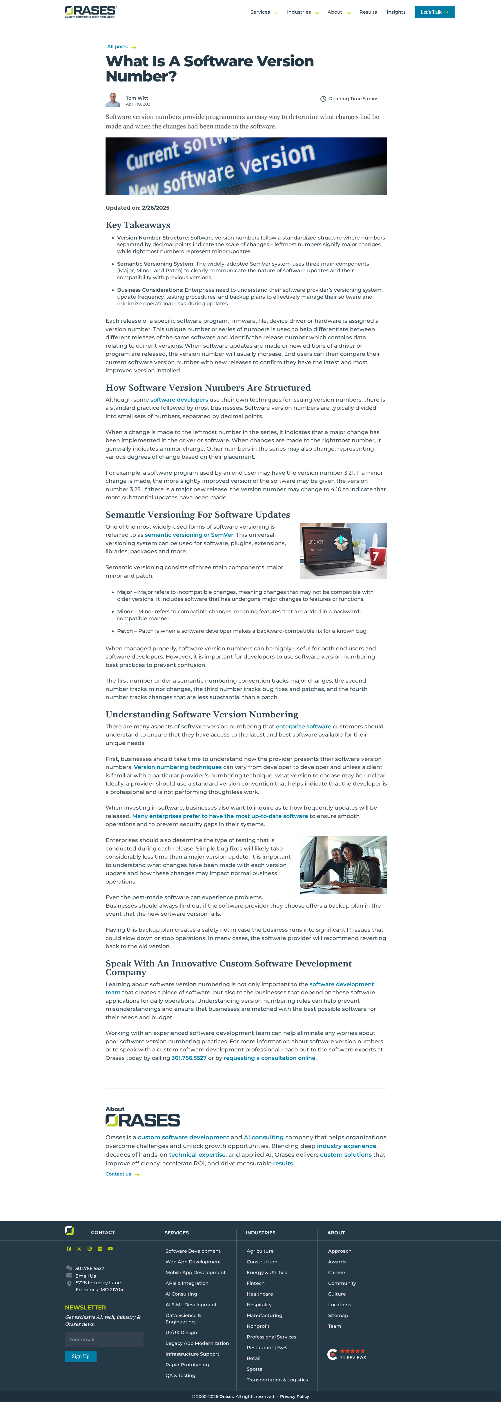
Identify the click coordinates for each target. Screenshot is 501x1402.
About (336, 1233)
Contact (103, 1232)
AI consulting (264, 1137)
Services (177, 1233)
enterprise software (303, 726)
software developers (179, 399)
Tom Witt (137, 98)
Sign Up (81, 1356)
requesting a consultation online (269, 1058)
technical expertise (197, 1154)
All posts (117, 46)
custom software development (183, 1137)
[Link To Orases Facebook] (67, 1249)
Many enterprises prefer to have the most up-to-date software (220, 816)
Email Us (85, 1276)
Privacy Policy (294, 1396)
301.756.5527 (189, 1058)
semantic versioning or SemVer (189, 535)
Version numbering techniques (178, 767)
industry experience (346, 1145)
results (283, 1163)
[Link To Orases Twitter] (77, 1249)
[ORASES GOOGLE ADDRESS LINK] (69, 1284)
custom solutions (346, 1154)
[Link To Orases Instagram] (88, 1249)
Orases (226, 1396)
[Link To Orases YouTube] (109, 1249)
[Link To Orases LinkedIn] (98, 1249)
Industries (260, 1233)
